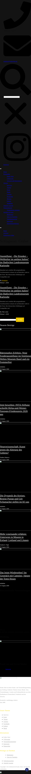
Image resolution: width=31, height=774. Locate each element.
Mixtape (9, 199)
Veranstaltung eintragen (13, 210)
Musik (8, 192)
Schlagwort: (8, 235)
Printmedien (6, 174)
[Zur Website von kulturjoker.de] (15, 339)
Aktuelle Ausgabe (8, 205)
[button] (15, 80)
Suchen (2, 316)
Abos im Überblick (12, 217)
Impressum (10, 221)
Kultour (9, 201)
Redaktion (5, 280)
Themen (5, 183)
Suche (1, 97)
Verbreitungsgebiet (12, 219)
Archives (5, 233)
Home (5, 172)
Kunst (8, 190)
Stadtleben (10, 203)
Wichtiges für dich (8, 212)
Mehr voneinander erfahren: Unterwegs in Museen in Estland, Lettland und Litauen (14, 537)
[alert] (15, 613)
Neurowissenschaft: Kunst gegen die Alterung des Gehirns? (12, 449)
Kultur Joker (10, 176)
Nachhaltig (10, 196)
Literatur (9, 194)
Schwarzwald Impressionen (14, 181)
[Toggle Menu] (0, 168)
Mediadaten (10, 214)
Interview (9, 185)
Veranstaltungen (7, 208)
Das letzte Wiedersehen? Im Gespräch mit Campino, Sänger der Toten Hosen (15, 575)
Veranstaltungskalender (9, 741)
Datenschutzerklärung (13, 223)
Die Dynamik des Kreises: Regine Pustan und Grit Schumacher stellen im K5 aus (14, 498)
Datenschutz (6, 746)
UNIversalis (10, 178)
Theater (9, 187)
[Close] (0, 227)
